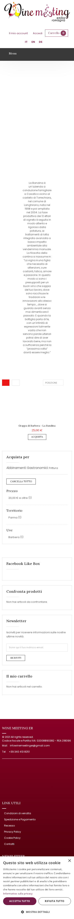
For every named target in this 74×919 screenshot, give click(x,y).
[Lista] (16, 382)
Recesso (9, 825)
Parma (12, 517)
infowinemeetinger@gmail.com (30, 745)
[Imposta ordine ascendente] (67, 382)
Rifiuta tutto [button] (54, 901)
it (26, 42)
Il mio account (18, 33)
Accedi (37, 33)
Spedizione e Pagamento (20, 819)
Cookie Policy (12, 838)
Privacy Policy (12, 831)
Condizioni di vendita (17, 813)
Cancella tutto (21, 481)
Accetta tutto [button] (19, 901)
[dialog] (37, 887)
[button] (37, 911)
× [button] (69, 860)
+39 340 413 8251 (19, 751)
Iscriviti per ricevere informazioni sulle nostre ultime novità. (36, 634)
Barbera (14, 537)
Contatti (9, 844)
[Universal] (37, 12)
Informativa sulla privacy (18, 893)
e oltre (18, 498)
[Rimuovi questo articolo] (66, 468)
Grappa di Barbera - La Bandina (37, 425)
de (40, 42)
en (33, 42)
